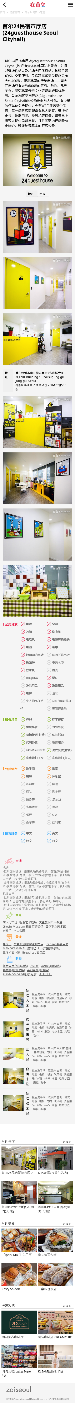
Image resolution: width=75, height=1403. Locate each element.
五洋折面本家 (11, 952)
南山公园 (19, 931)
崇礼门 (7, 931)
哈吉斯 (34, 966)
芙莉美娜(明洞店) (38, 970)
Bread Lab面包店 (33, 952)
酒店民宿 (15, 12)
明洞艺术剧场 (28, 922)
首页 (2, 12)
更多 (67, 1142)
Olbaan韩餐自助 (57, 944)
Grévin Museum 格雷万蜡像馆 (23, 926)
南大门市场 (10, 922)
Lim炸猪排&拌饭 (49, 948)
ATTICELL (45, 974)
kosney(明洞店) (51, 966)
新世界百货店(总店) (15, 966)
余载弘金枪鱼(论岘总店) (29, 944)
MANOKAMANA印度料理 (19, 948)
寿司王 (7, 944)
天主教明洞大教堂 (50, 922)
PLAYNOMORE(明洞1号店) (20, 974)
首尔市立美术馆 (55, 926)
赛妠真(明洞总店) (14, 970)
